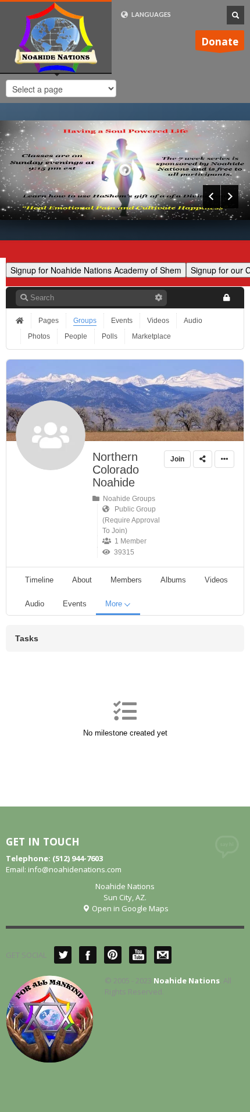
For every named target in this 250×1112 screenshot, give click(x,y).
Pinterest (113, 955)
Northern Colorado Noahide (115, 469)
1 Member (129, 541)
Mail (163, 955)
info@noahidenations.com (75, 869)
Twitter (63, 955)
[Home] (21, 320)
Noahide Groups (127, 499)
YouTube (138, 955)
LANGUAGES (150, 14)
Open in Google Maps (129, 908)
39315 (122, 552)
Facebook (88, 955)
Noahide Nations (186, 980)
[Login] (226, 297)
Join (177, 459)
